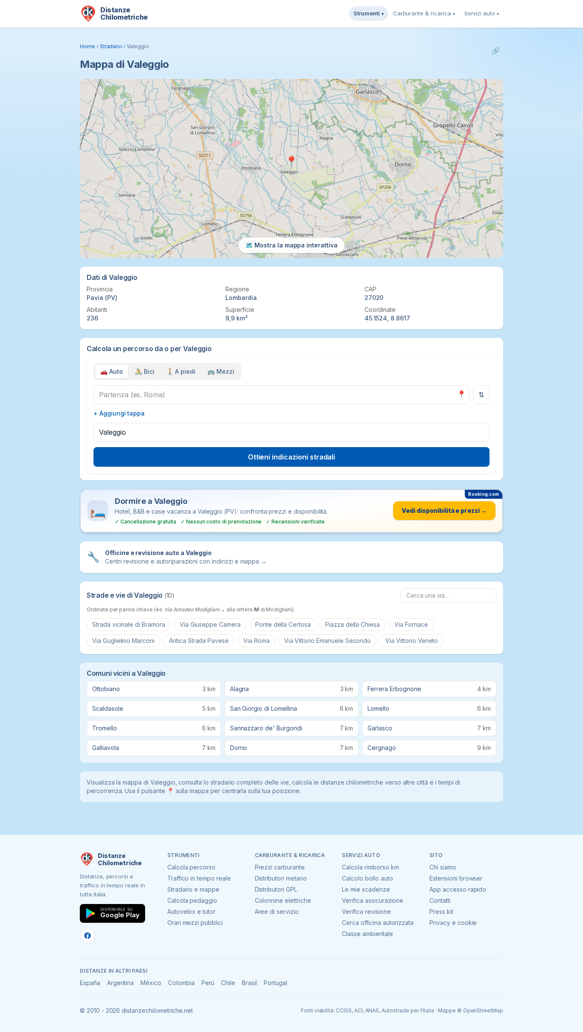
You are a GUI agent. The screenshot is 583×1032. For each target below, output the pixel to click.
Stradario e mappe (193, 889)
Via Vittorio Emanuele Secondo (327, 640)
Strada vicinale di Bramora (128, 624)
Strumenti (368, 13)
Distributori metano (281, 878)
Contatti (440, 900)
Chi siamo (442, 867)
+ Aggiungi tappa (119, 413)
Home (87, 46)
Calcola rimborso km (370, 867)
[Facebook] (87, 935)
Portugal (275, 982)
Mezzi (220, 371)
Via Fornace (411, 624)
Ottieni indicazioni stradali (291, 457)
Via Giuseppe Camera (210, 624)
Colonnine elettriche (283, 900)
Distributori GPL (276, 889)
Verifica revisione (366, 911)
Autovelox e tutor (191, 911)
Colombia (181, 982)
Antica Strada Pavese (199, 640)
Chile (228, 982)
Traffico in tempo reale (199, 878)
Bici (144, 371)
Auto (111, 371)
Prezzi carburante (280, 867)
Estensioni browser (455, 878)
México (150, 982)
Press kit (441, 911)
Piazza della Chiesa (352, 624)
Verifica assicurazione (372, 900)
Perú (208, 982)
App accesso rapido (457, 889)
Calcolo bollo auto (367, 878)
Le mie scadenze (366, 889)
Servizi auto (481, 13)
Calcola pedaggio (192, 900)
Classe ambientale (367, 933)
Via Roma (256, 640)
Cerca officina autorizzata (378, 922)
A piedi (181, 371)
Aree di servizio (277, 911)
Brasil (249, 982)
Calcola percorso (191, 867)
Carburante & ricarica (424, 13)
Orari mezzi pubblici (195, 922)
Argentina (120, 982)
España (90, 982)
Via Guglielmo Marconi (123, 640)
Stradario (111, 46)
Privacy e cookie (453, 922)
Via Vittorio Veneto (411, 640)
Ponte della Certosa (283, 624)
